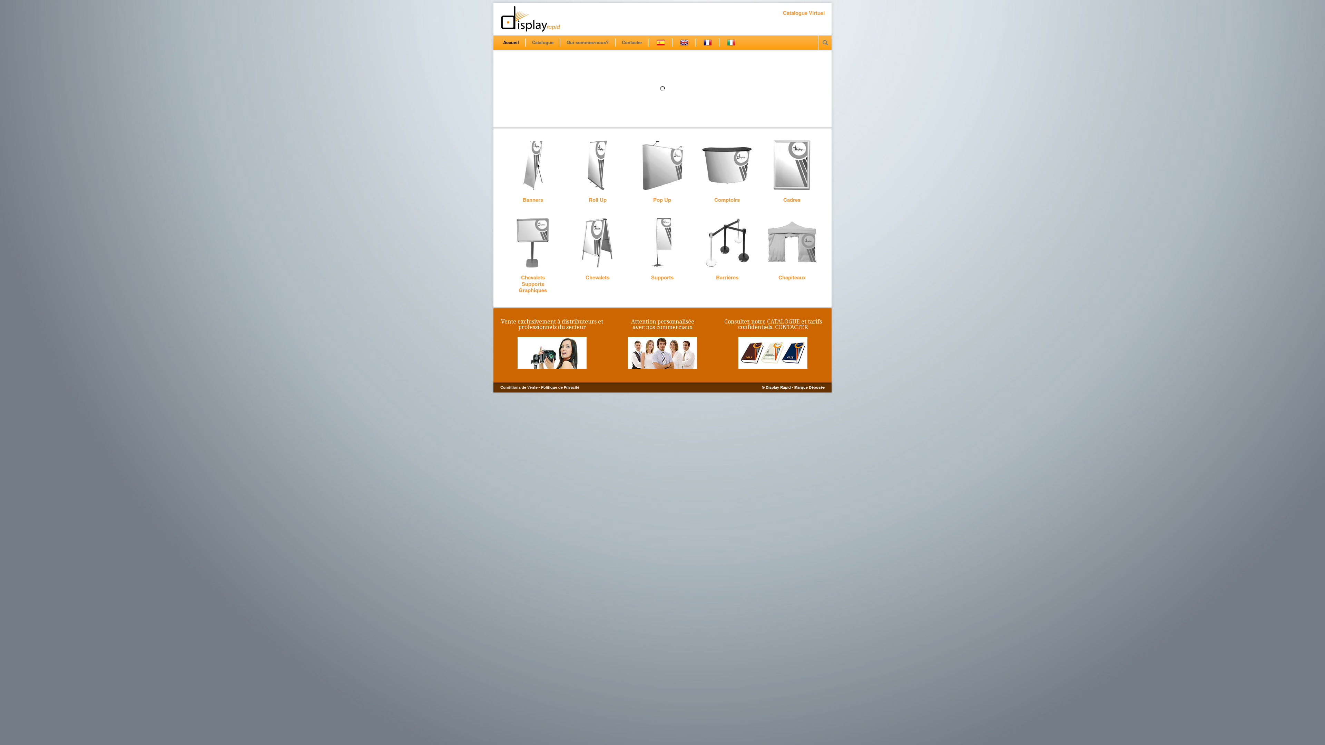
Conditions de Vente (519, 387)
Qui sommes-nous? (588, 42)
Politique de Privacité (560, 387)
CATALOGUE (783, 321)
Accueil (511, 42)
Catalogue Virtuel (804, 13)
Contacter (632, 42)
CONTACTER (791, 327)
